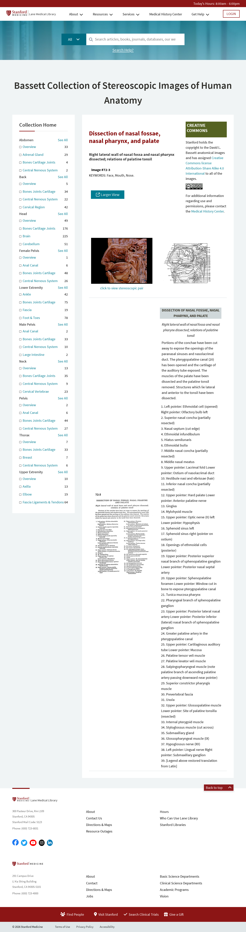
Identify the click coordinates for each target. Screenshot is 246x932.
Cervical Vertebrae (45, 391)
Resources (100, 14)
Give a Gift (176, 914)
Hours (164, 811)
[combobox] (135, 39)
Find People (75, 914)
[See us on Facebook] (15, 842)
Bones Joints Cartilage (45, 191)
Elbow (45, 494)
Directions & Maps (99, 824)
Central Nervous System (45, 170)
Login (231, 14)
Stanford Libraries (173, 824)
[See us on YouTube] (33, 843)
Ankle (45, 294)
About (73, 14)
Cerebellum (45, 244)
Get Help (198, 14)
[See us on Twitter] (24, 843)
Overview (45, 146)
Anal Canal (45, 265)
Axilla (45, 486)
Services (129, 14)
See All (63, 140)
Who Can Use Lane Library (179, 818)
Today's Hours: (204, 3)
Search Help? (123, 49)
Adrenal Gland (45, 154)
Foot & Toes (45, 317)
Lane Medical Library (42, 14)
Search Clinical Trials (143, 914)
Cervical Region (45, 207)
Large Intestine (45, 354)
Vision (164, 896)
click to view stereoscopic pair (121, 288)
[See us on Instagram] (42, 843)
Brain (45, 236)
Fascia (45, 310)
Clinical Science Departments (181, 883)
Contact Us (94, 818)
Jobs (89, 896)
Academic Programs (174, 889)
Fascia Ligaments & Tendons (45, 502)
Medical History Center (165, 14)
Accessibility (107, 927)
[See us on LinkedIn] (50, 843)
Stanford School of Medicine (50, 865)
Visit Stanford (108, 914)
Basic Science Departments (179, 876)
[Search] (91, 39)
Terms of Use (62, 927)
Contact (91, 883)
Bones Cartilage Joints (45, 162)
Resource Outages (99, 831)
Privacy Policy (84, 927)
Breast (45, 457)
